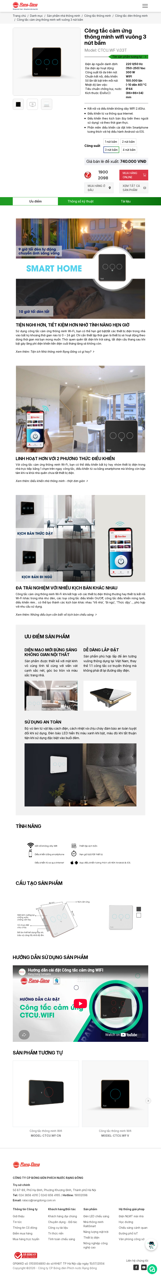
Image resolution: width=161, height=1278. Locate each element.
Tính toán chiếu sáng (61, 1239)
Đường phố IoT (128, 1233)
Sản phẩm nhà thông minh (63, 15)
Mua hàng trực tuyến (26, 1239)
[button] (148, 1101)
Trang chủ (19, 15)
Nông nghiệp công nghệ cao (95, 1245)
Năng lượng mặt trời (95, 1231)
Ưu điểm (35, 201)
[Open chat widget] (152, 1269)
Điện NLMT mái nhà (131, 1216)
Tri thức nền (55, 1233)
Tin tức (17, 1222)
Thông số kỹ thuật (80, 201)
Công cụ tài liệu (58, 1227)
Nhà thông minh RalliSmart (93, 1224)
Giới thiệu (18, 1216)
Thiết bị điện (91, 1237)
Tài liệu (126, 201)
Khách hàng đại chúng (62, 1216)
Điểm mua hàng (22, 1233)
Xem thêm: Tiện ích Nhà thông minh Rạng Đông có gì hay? (53, 351)
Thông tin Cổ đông (25, 1227)
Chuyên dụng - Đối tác (62, 1222)
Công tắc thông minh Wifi (46, 1131)
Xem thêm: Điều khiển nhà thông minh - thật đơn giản (50, 481)
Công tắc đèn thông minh (131, 15)
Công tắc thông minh (97, 15)
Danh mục (36, 15)
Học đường (126, 1222)
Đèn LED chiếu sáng (96, 1216)
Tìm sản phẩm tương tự (127, 56)
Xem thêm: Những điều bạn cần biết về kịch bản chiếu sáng (55, 614)
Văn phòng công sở (131, 1239)
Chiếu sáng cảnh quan (133, 1227)
